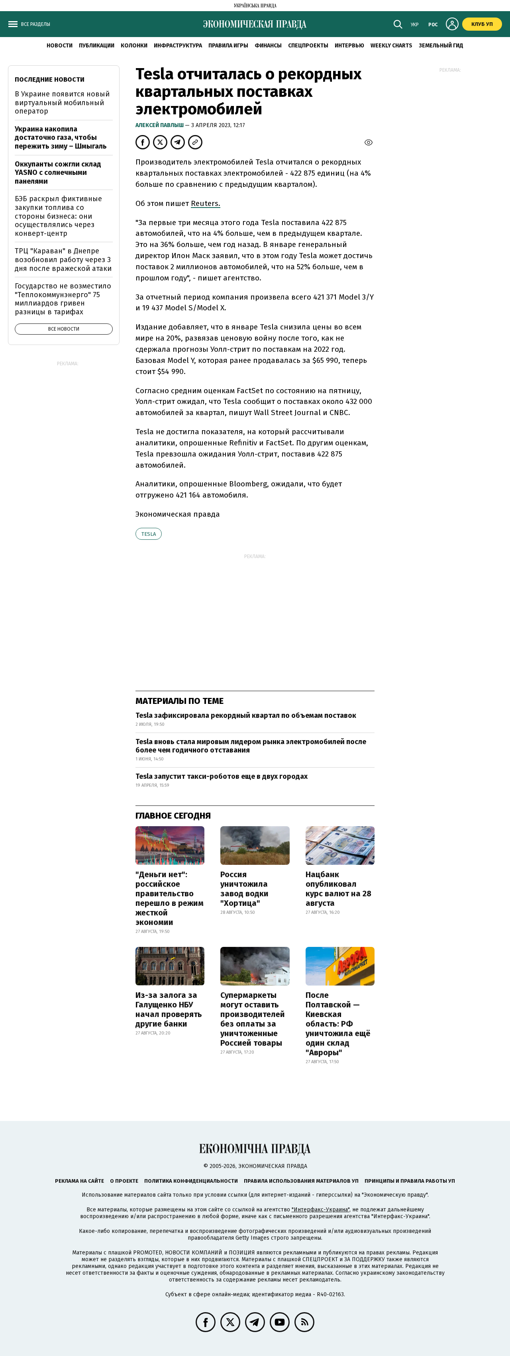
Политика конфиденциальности (191, 1181)
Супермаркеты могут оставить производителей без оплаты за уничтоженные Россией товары (252, 1019)
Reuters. (205, 203)
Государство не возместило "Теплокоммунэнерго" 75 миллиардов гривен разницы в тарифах (63, 299)
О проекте (124, 1181)
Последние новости (49, 79)
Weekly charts (391, 45)
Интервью (349, 45)
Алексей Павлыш (160, 125)
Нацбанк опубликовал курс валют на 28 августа (338, 889)
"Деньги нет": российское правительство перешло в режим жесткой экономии (169, 898)
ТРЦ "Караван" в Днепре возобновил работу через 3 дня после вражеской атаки (63, 259)
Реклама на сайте (79, 1181)
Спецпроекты (308, 45)
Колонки (134, 45)
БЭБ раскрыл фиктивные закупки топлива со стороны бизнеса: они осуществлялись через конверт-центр (58, 215)
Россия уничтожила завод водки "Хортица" (244, 889)
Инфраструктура (178, 45)
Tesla (148, 534)
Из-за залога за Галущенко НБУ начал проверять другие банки (168, 1009)
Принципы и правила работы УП (410, 1181)
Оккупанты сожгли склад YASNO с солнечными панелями (58, 173)
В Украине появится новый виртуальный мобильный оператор (62, 103)
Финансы (268, 45)
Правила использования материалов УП (301, 1181)
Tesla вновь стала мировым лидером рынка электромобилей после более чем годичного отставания (250, 746)
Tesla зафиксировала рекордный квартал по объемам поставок (245, 715)
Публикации (96, 45)
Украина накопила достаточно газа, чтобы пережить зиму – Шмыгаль (61, 138)
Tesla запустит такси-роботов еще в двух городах (221, 776)
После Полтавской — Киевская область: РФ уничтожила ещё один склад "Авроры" (338, 1023)
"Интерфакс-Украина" (320, 1209)
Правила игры (228, 45)
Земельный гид (441, 45)
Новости (60, 45)
